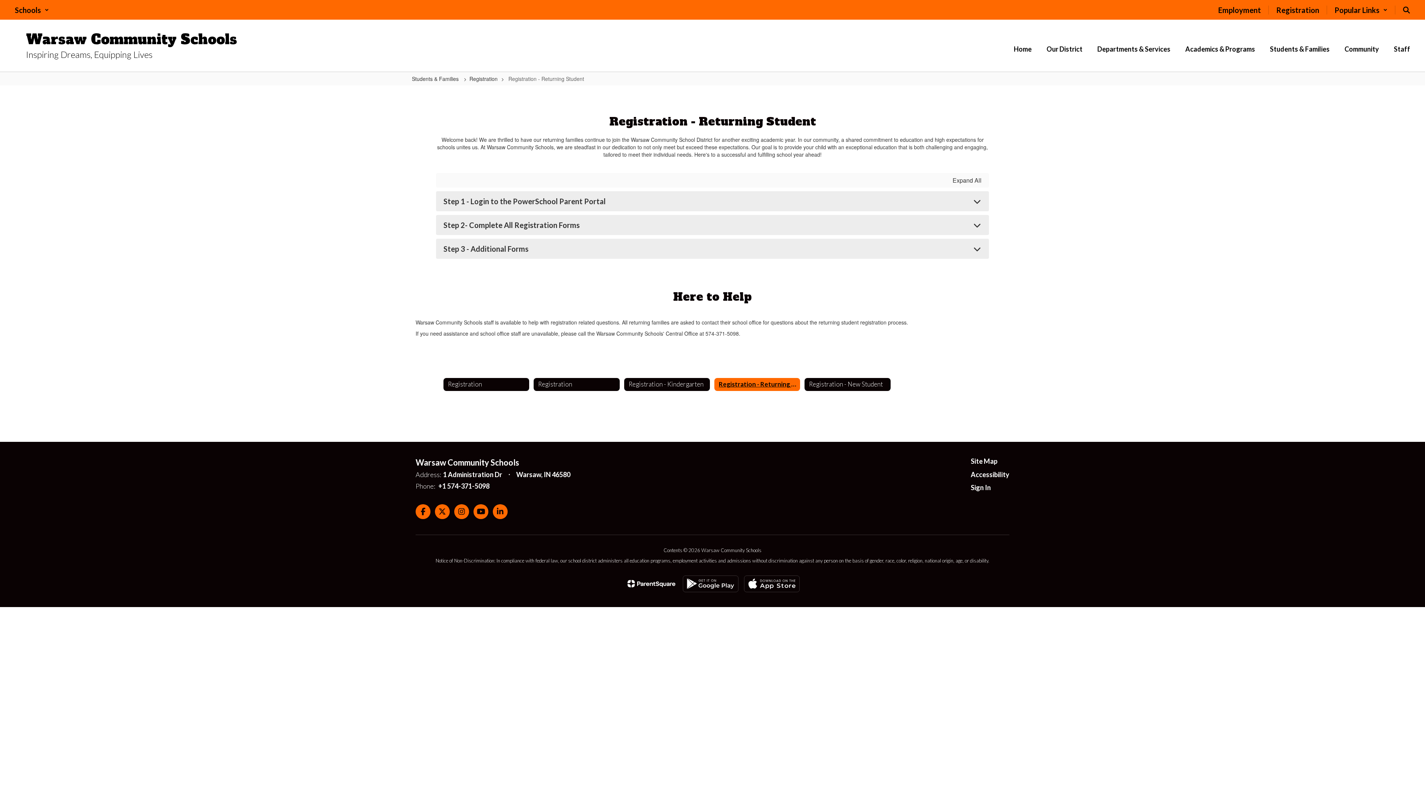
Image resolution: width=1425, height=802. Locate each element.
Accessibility (990, 474)
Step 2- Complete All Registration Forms (511, 225)
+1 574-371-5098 (463, 486)
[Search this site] (1406, 10)
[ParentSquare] (651, 583)
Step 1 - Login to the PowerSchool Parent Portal (524, 201)
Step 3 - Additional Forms (485, 248)
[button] (32, 10)
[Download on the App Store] (772, 584)
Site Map (984, 461)
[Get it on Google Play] (710, 584)
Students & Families (436, 78)
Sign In (981, 487)
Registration (483, 78)
